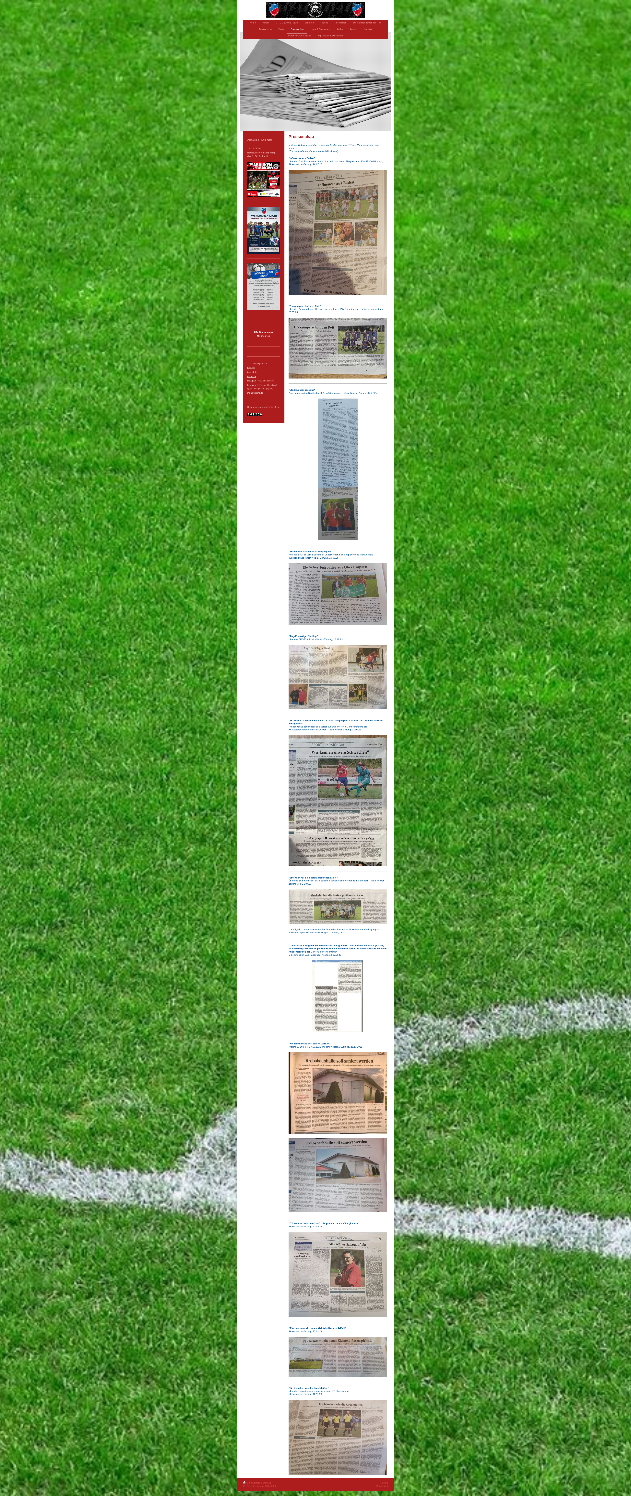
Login (385, 1482)
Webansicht (382, 1486)
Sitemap (266, 1482)
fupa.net (251, 368)
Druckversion (253, 1482)
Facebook (251, 376)
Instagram (251, 385)
